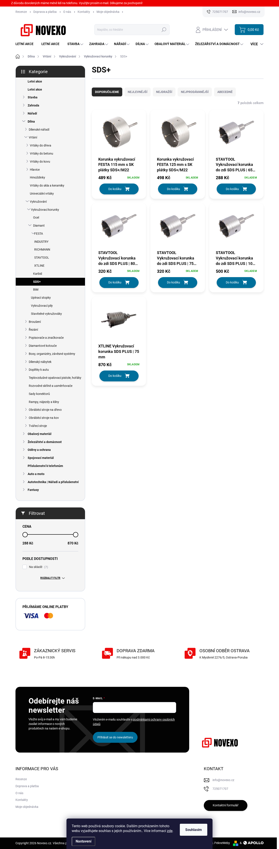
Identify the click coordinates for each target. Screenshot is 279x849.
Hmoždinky (37, 177)
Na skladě (38, 567)
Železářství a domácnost (45, 442)
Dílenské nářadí (39, 129)
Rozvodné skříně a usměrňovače (50, 385)
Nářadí (32, 113)
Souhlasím (193, 830)
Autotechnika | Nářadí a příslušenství (53, 482)
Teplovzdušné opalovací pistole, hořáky (55, 377)
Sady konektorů (39, 394)
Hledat (164, 29)
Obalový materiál (39, 434)
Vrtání (33, 137)
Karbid (37, 273)
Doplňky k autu (39, 369)
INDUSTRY (41, 241)
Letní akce (35, 81)
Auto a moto (36, 474)
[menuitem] (26, 44)
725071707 (220, 788)
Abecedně (225, 92)
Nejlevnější (137, 92)
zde (169, 831)
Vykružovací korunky (45, 209)
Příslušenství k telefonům (45, 466)
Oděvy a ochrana (39, 449)
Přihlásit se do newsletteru (115, 737)
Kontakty (84, 11)
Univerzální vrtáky (42, 193)
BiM (35, 289)
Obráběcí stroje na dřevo (45, 409)
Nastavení (83, 841)
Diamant (39, 225)
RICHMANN (42, 249)
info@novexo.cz (223, 780)
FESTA (38, 233)
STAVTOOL (41, 257)
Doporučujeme (107, 92)
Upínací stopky (41, 297)
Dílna (31, 121)
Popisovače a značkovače (46, 337)
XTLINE (39, 265)
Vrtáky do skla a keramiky (47, 185)
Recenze (21, 11)
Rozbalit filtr (50, 577)
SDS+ (37, 281)
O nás (67, 11)
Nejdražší (164, 92)
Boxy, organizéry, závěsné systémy (52, 353)
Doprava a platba (45, 11)
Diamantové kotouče (43, 345)
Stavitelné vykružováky (46, 313)
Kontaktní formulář (225, 805)
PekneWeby (222, 843)
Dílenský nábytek (40, 362)
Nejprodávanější (195, 92)
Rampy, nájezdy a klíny (44, 402)
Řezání (33, 329)
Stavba (32, 97)
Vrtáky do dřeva (40, 145)
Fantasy (33, 490)
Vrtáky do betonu (41, 153)
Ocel (36, 217)
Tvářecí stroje (38, 426)
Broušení (35, 321)
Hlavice (35, 169)
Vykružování (38, 201)
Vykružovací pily (42, 305)
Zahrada (33, 105)
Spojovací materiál (41, 458)
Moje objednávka (108, 11)
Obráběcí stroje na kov (44, 417)
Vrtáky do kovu (40, 161)
